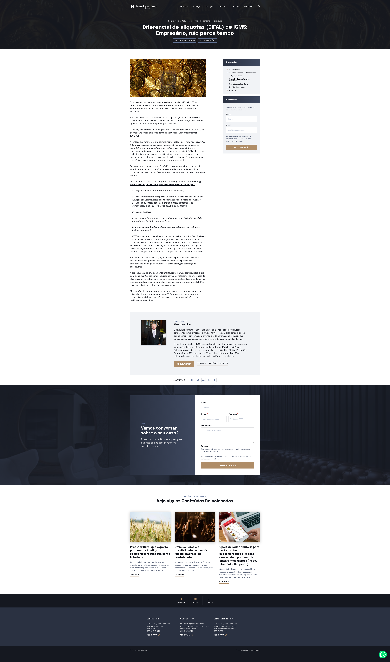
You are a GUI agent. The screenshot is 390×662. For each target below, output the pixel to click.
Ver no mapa (152, 635)
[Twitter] (198, 380)
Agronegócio (234, 70)
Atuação (197, 6)
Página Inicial (173, 21)
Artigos (210, 6)
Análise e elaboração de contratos (242, 73)
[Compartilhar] (215, 380)
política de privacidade (235, 141)
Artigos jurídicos (235, 76)
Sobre (183, 6)
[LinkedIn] (209, 380)
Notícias (232, 90)
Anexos (204, 446)
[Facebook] (192, 380)
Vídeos (222, 6)
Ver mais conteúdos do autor (212, 363)
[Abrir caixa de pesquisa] (259, 6)
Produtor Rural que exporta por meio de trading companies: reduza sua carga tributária (150, 552)
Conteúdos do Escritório (238, 84)
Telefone (233, 414)
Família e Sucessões (237, 87)
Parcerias (248, 6)
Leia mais (134, 575)
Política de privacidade (138, 650)
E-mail (228, 125)
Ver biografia (184, 364)
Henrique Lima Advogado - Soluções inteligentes (143, 6)
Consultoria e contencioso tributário (206, 21)
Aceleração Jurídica (252, 650)
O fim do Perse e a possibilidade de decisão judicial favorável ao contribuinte (191, 552)
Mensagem (206, 425)
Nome (228, 114)
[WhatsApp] (203, 380)
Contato (235, 6)
